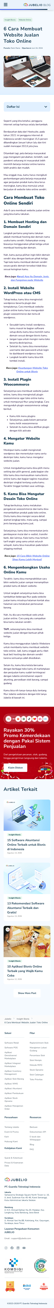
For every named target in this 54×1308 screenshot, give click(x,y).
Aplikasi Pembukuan (14, 1093)
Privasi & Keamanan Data (13, 1164)
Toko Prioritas (36, 1079)
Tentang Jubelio (11, 1127)
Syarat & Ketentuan (13, 1157)
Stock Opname (36, 1069)
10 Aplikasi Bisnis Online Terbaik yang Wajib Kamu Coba (25, 971)
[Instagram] (6, 1247)
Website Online (25, 20)
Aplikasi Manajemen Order (13, 1107)
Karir (6, 1136)
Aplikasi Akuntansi (13, 1088)
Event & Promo (11, 1131)
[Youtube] (24, 1247)
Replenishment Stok (39, 1042)
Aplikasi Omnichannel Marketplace (10, 1055)
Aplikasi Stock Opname (11, 1100)
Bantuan (34, 1127)
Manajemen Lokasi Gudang (38, 1049)
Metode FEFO (36, 1065)
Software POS (11, 1047)
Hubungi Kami (11, 1141)
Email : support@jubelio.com (17, 1238)
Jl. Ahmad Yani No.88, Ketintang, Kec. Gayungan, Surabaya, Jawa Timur (26, 1222)
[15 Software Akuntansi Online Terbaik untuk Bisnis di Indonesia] (27, 815)
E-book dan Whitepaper (35, 1138)
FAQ (32, 1149)
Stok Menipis (36, 1060)
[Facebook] (12, 1247)
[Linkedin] (18, 1247)
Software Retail (11, 1042)
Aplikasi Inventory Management (12, 1072)
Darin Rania (12, 48)
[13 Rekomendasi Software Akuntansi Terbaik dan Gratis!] (27, 878)
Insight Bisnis (10, 20)
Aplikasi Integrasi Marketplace (12, 1065)
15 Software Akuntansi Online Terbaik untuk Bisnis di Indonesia (26, 844)
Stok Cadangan (37, 1074)
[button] (45, 106)
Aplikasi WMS (11, 1083)
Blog (32, 1144)
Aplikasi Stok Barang (14, 1078)
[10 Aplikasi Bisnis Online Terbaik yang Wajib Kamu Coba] (27, 941)
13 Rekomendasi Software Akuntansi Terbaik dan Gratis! (25, 907)
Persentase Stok (37, 1055)
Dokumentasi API (38, 1131)
